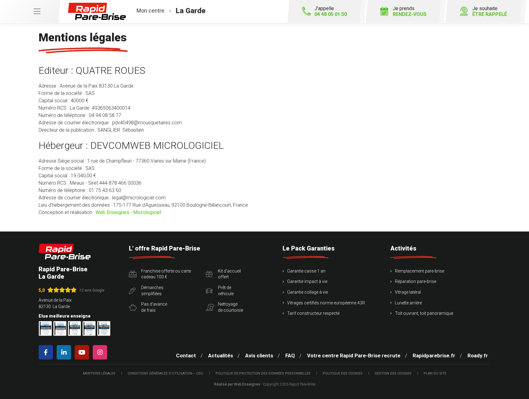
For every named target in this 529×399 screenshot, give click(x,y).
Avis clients (259, 355)
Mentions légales (99, 373)
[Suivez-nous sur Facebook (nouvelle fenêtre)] (47, 352)
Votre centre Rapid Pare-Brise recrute (353, 355)
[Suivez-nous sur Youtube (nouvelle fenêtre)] (83, 352)
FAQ (290, 355)
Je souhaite (489, 11)
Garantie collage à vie (307, 292)
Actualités (220, 355)
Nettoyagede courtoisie (230, 307)
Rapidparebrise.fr (434, 355)
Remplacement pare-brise (419, 271)
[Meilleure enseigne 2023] (104, 328)
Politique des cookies (342, 373)
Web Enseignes (112, 212)
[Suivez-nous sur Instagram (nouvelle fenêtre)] (101, 352)
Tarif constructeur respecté (313, 313)
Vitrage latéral (408, 292)
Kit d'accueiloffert (229, 274)
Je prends (409, 11)
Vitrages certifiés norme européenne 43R (326, 302)
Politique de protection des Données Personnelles (263, 373)
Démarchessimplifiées (152, 290)
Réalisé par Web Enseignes (237, 384)
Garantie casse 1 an (306, 271)
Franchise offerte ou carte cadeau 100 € (166, 274)
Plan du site (435, 373)
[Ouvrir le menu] (30, 11)
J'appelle (330, 11)
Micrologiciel (147, 212)
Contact (186, 355)
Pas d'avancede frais (154, 307)
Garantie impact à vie (307, 281)
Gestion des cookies (393, 373)
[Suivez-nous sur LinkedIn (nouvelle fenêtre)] (65, 352)
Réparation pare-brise (415, 281)
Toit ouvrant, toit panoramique (424, 313)
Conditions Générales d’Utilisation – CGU (165, 373)
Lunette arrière (408, 302)
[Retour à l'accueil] (65, 251)
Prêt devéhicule (226, 290)
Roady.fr (477, 355)
